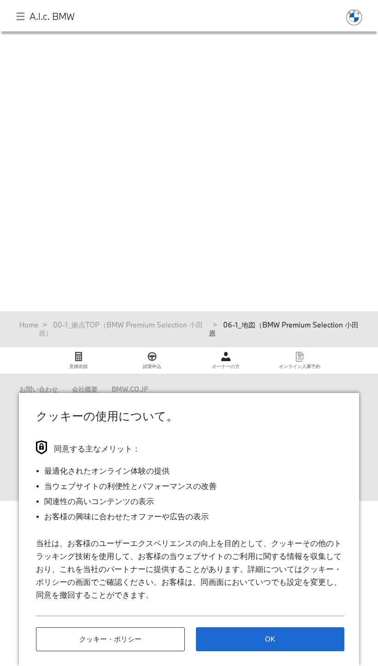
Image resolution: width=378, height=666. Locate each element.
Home (29, 324)
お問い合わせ (38, 389)
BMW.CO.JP (130, 389)
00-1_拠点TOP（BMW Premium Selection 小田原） (121, 329)
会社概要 (85, 389)
